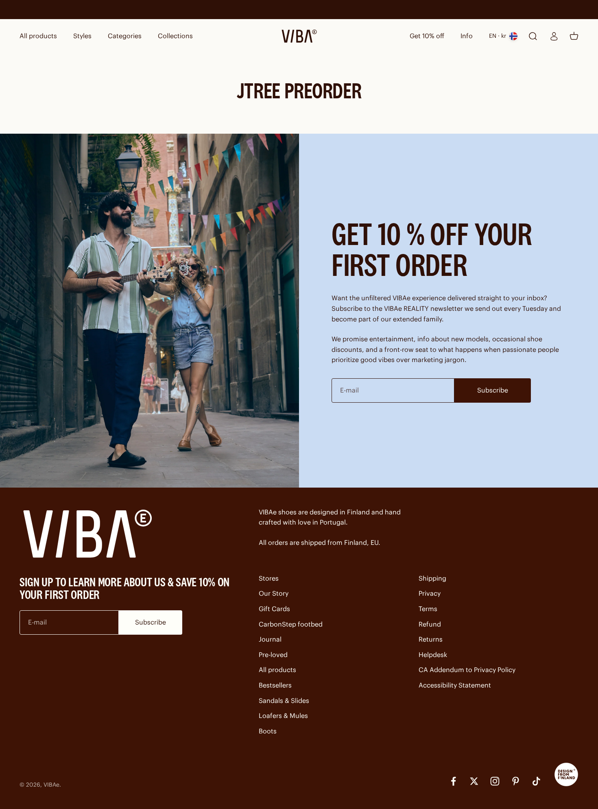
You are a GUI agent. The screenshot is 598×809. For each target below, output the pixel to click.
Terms (428, 609)
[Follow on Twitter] (474, 781)
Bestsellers (275, 685)
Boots (268, 731)
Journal (270, 639)
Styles (82, 36)
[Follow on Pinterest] (515, 781)
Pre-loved (273, 655)
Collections (175, 36)
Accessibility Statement (455, 685)
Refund (430, 624)
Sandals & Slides (284, 700)
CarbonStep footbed (291, 624)
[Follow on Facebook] (453, 781)
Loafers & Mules (283, 715)
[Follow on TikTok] (536, 781)
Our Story (273, 593)
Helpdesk (433, 655)
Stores (269, 578)
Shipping (432, 578)
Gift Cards (274, 609)
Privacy (430, 593)
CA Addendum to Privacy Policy (467, 670)
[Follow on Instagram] (494, 781)
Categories (125, 36)
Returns (431, 639)
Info (467, 36)
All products (38, 36)
